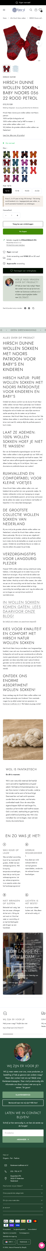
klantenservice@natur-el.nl (31, 291)
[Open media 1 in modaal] (38, 27)
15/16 (7, 191)
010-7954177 (19, 1028)
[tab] (6, 68)
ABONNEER (21, 1139)
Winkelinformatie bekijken (15, 245)
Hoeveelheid (7, 210)
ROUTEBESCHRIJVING (29, 982)
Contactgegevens (24, 1233)
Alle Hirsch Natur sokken (18, 18)
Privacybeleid (7, 1229)
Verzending (19, 108)
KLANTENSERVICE (23, 1095)
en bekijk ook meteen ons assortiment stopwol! (19, 621)
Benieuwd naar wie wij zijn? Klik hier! (23, 1103)
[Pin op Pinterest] (29, 308)
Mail (4, 1028)
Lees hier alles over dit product (14, 135)
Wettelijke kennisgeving (10, 1236)
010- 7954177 (23, 297)
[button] (4, 10)
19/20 (27, 191)
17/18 (17, 191)
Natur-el (11, 1247)
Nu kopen (23, 231)
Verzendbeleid (32, 1229)
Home (5, 18)
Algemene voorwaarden (9, 1233)
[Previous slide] (7, 43)
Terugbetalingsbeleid (19, 1229)
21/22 (37, 191)
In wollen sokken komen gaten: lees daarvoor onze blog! (22, 609)
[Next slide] (38, 43)
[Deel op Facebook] (25, 308)
